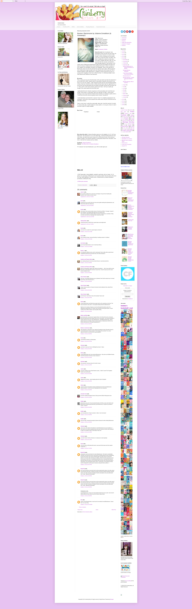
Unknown (83, 345)
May (124, 90)
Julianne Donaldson (86, 142)
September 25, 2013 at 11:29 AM (87, 216)
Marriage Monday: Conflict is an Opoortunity (130, 243)
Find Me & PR (66, 26)
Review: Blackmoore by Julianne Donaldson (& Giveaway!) (131, 207)
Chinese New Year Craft (131, 220)
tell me (132, 127)
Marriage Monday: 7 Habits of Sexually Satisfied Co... (128, 78)
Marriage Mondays (126, 137)
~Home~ (59, 26)
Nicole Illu (83, 452)
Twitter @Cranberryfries (126, 42)
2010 (123, 102)
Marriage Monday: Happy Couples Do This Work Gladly (130, 251)
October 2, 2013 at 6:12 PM (86, 439)
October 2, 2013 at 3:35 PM (86, 323)
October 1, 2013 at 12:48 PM (86, 246)
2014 (123, 56)
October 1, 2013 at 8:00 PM (86, 281)
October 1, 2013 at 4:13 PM (86, 255)
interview (124, 120)
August (124, 84)
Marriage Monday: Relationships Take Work (131, 192)
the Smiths (83, 243)
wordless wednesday (127, 130)
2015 (123, 54)
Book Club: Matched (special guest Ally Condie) (131, 199)
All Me (73, 26)
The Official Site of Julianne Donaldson (90, 144)
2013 (123, 58)
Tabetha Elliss (84, 220)
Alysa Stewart (84, 276)
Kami (82, 200)
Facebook (124, 39)
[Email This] (90, 185)
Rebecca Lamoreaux (85, 327)
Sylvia (82, 301)
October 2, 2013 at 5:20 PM (86, 389)
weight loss (132, 129)
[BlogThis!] (92, 185)
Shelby (82, 401)
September (125, 64)
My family (131, 123)
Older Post (114, 509)
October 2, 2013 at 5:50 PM (86, 422)
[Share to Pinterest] (96, 185)
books (132, 111)
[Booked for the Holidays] (122, 416)
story (124, 127)
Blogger (112, 599)
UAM (127, 129)
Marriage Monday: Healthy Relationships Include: (131, 259)
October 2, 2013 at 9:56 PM (86, 495)
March (124, 93)
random (130, 125)
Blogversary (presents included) (130, 228)
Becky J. (82, 250)
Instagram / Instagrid (126, 43)
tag (128, 127)
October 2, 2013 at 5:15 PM (86, 357)
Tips (124, 129)
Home (97, 509)
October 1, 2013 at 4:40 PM (86, 272)
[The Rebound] (125, 474)
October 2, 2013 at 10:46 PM (86, 504)
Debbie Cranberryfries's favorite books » (126, 537)
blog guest (123, 111)
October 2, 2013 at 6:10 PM (86, 432)
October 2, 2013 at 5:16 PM (86, 364)
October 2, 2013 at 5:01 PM (86, 348)
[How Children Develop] (122, 493)
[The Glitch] (125, 434)
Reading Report (124, 126)
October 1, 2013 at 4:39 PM (86, 262)
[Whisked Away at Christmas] (125, 515)
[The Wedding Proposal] (125, 425)
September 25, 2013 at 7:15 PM (87, 224)
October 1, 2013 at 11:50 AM (86, 239)
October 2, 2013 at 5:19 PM (86, 381)
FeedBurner (130, 298)
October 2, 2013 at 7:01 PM (86, 448)
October (125, 63)
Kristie (82, 209)
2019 (123, 51)
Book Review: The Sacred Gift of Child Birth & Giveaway (131, 236)
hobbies (126, 119)
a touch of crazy (124, 110)
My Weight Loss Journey (127, 138)
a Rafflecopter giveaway (82, 181)
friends (126, 117)
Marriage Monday (128, 122)
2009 (123, 104)
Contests (124, 115)
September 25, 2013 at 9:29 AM (87, 205)
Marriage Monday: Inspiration (126, 71)
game (122, 119)
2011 (123, 101)
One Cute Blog (128, 580)
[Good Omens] (128, 407)
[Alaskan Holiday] (122, 366)
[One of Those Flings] (125, 465)
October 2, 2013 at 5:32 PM (86, 397)
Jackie (82, 368)
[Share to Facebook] (94, 185)
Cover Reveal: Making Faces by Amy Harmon (128, 74)
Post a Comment (82, 507)
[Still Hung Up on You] (131, 474)
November (125, 61)
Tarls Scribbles (80, 26)
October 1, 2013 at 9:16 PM (86, 311)
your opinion (126, 131)
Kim (81, 499)
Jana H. (82, 192)
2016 (123, 52)
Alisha (82, 352)
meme (126, 123)
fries (132, 117)
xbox (121, 131)
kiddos (129, 120)
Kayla (82, 228)
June (124, 88)
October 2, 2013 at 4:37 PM (86, 341)
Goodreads (100, 49)
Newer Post (80, 509)
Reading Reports (90, 26)
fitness (122, 117)
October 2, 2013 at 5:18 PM (86, 373)
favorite (130, 116)
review (132, 126)
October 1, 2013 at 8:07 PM (86, 297)
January (125, 97)
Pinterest (123, 40)
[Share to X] (93, 185)
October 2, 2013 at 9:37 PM (86, 464)
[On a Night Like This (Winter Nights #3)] (128, 474)
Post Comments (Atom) (87, 511)
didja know (125, 116)
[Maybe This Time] (128, 434)
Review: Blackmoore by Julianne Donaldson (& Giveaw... (128, 67)
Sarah (82, 337)
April (124, 91)
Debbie (82, 411)
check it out (128, 113)
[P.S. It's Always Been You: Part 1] (125, 470)
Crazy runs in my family (126, 144)
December (125, 59)
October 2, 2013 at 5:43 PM (86, 407)
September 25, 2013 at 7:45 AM (87, 196)
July (124, 86)
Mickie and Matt (84, 315)
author (131, 110)
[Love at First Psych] (125, 488)
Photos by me (124, 142)
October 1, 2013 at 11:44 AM (86, 231)
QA (124, 125)
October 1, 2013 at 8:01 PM (86, 290)
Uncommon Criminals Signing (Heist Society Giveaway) (131, 214)
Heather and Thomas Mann (86, 259)
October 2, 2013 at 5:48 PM (86, 414)
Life (133, 120)
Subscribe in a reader (127, 285)
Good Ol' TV (124, 145)
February (125, 95)
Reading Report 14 (127, 75)
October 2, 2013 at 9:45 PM (86, 475)
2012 (123, 99)
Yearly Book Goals (100, 26)
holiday (132, 119)
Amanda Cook (84, 393)
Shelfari (105, 49)
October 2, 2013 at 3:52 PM (86, 333)
